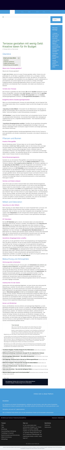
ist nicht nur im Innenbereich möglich (29, 292)
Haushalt (41, 11)
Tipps (12, 11)
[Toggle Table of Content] (18, 58)
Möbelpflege (4, 439)
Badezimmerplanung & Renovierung (10, 435)
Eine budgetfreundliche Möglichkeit (23, 163)
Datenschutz (48, 427)
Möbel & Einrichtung (6, 437)
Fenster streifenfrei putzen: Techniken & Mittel (55, 64)
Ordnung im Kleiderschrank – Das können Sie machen (17, 366)
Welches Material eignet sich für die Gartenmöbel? (16, 372)
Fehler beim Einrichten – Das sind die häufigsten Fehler (17, 369)
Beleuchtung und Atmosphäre (11, 65)
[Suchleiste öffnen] (53, 12)
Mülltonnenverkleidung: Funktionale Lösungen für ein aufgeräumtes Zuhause (23, 353)
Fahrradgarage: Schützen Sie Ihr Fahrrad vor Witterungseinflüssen (20, 359)
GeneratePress (22, 417)
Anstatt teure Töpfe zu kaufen (17, 146)
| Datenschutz (61, 417)
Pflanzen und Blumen (9, 61)
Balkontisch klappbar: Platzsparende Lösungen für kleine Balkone (20, 362)
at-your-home (25, 255)
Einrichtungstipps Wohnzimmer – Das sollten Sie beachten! (18, 356)
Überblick (6, 60)
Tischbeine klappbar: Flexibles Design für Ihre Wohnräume (18, 349)
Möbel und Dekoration (9, 63)
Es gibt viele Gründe (8, 74)
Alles (5, 378)
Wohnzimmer (33, 11)
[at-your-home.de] (32, 5)
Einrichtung (18, 11)
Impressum (55, 417)
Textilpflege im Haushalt (7, 433)
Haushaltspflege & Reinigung (8, 431)
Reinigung (26, 11)
